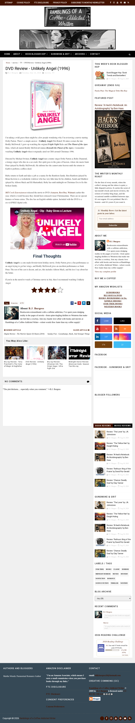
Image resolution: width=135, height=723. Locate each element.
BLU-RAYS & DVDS (113, 295)
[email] (124, 3)
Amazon (54, 192)
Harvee (105, 623)
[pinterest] (121, 3)
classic (117, 569)
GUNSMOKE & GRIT (60, 54)
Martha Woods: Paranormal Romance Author (22, 676)
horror (125, 569)
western (124, 583)
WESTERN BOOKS (113, 306)
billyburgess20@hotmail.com (108, 675)
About (16, 54)
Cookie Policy (23, 3)
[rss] (128, 3)
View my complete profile (105, 271)
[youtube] (117, 3)
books (108, 569)
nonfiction (100, 578)
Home (7, 54)
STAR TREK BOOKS (112, 304)
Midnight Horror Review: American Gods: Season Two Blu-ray (79, 364)
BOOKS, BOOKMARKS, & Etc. (113, 298)
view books (125, 655)
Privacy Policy (60, 3)
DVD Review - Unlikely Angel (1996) (35, 363)
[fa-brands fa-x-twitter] (102, 718)
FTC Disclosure (41, 3)
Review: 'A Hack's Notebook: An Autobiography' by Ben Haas (118, 457)
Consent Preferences (55, 706)
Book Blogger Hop (35, 54)
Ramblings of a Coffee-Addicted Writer (106, 688)
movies (15, 63)
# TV (22, 303)
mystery (124, 574)
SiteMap (9, 3)
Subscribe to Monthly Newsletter (87, 3)
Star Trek (100, 569)
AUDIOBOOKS (113, 292)
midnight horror (103, 574)
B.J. (107, 645)
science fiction (102, 583)
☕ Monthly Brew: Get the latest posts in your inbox (112, 212)
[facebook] (110, 3)
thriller (114, 583)
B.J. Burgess (114, 241)
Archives (80, 54)
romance (111, 578)
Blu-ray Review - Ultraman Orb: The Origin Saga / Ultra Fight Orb (55, 365)
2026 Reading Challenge (113, 641)
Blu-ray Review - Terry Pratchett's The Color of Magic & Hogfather (13, 364)
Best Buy (63, 192)
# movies (14, 303)
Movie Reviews (122, 426)
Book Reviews (103, 426)
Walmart (71, 192)
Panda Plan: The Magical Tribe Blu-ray (111, 91)
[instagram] (113, 3)
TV (21, 63)
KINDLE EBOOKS (112, 301)
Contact (95, 54)
